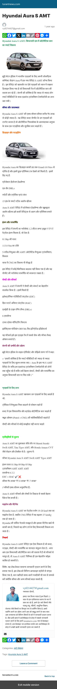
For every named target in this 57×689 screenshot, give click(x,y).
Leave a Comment (28, 663)
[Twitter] (14, 36)
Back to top (50, 676)
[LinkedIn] (23, 36)
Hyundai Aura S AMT (18, 654)
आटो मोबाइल (18, 648)
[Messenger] (42, 36)
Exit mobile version (28, 684)
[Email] (28, 36)
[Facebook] (9, 36)
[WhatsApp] (4, 36)
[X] (18, 36)
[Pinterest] (37, 36)
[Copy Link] (32, 36)
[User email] (5, 634)
